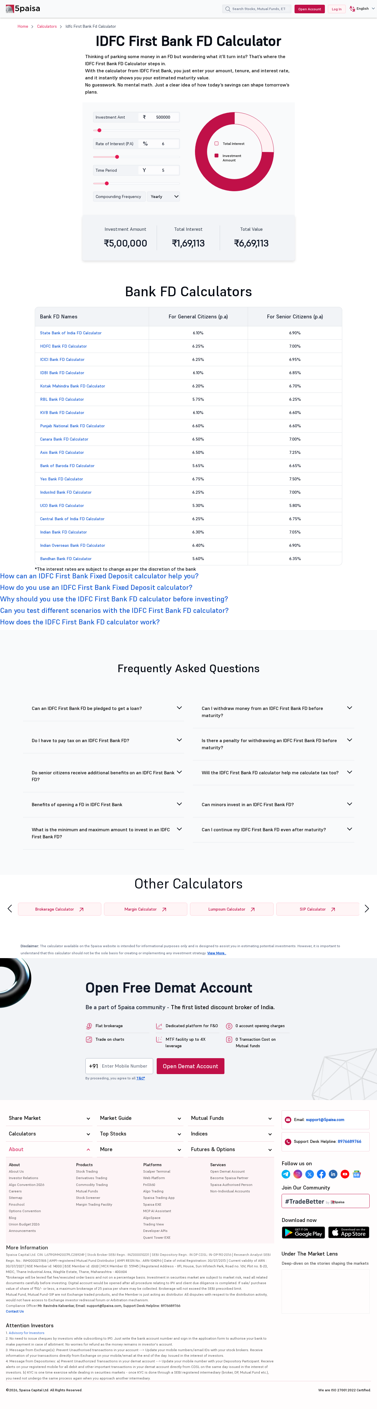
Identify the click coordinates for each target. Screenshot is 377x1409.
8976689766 (349, 1141)
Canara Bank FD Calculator (64, 439)
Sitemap (15, 1197)
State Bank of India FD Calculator (71, 333)
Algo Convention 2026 (26, 1184)
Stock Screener (88, 1197)
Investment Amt (110, 117)
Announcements (22, 1230)
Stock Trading (87, 1171)
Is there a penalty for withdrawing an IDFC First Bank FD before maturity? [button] (269, 743)
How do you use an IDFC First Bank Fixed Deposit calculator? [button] (96, 587)
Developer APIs (155, 1230)
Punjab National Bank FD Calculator (72, 425)
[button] (360, 8)
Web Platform (154, 1178)
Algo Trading (153, 1191)
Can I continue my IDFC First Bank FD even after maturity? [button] (264, 829)
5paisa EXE (152, 1204)
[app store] (349, 1234)
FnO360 (149, 1184)
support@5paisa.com (325, 1119)
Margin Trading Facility (94, 1204)
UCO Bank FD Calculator (62, 505)
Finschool (16, 1204)
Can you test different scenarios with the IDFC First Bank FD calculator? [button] (114, 610)
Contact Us (15, 1311)
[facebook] (321, 1174)
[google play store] (303, 1234)
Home (23, 26)
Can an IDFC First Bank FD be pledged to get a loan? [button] (87, 708)
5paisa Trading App (159, 1197)
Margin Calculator (140, 909)
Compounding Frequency (118, 196)
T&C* (140, 1078)
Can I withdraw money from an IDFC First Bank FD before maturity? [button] (262, 711)
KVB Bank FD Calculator (62, 412)
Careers (15, 1191)
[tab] (188, 576)
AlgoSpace (152, 1217)
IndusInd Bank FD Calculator (66, 492)
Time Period (106, 170)
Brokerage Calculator (54, 909)
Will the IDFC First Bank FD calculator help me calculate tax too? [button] (270, 772)
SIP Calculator (313, 909)
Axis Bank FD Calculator (62, 452)
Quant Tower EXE (157, 1237)
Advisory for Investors (26, 1333)
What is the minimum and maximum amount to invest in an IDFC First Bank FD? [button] (101, 833)
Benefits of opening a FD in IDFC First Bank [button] (77, 804)
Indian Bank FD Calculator (63, 532)
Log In (337, 9)
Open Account (309, 9)
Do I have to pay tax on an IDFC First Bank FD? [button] (80, 740)
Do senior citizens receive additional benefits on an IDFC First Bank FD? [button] (103, 776)
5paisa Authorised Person (231, 1184)
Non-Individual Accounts (230, 1191)
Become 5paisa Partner (229, 1178)
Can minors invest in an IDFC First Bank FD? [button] (248, 804)
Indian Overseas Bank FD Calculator (72, 545)
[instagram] (297, 1174)
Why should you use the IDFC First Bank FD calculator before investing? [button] (114, 598)
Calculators (47, 26)
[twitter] (309, 1174)
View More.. (216, 953)
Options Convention (25, 1211)
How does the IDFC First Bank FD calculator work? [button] (80, 621)
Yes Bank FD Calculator (61, 479)
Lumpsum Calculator (226, 909)
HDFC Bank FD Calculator (63, 346)
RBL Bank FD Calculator (62, 399)
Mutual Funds (87, 1191)
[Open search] (228, 10)
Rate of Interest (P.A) (114, 143)
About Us (16, 1171)
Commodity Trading (92, 1184)
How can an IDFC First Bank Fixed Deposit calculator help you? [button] (99, 575)
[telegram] (286, 1174)
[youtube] (344, 1174)
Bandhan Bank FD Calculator (66, 558)
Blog (12, 1217)
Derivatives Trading (91, 1178)
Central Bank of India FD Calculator (72, 518)
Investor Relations (23, 1178)
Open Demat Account (190, 1066)
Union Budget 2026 (24, 1224)
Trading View (153, 1224)
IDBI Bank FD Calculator (62, 372)
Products (84, 1164)
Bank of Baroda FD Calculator (67, 465)
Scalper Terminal (156, 1171)
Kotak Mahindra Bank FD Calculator (72, 386)
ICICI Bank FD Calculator (62, 359)
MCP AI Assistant (157, 1211)
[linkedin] (333, 1174)
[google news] (356, 1174)
